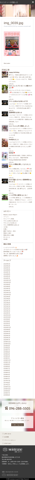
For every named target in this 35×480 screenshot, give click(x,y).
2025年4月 (7, 266)
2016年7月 (7, 393)
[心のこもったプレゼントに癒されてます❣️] (5, 93)
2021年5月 (7, 323)
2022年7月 (7, 301)
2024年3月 (7, 276)
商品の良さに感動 (9, 235)
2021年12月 (7, 315)
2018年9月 (7, 364)
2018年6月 (7, 370)
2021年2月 (7, 325)
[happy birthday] (5, 77)
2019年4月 (7, 354)
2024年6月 (7, 274)
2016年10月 (7, 389)
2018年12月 (7, 360)
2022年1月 (7, 313)
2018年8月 (7, 366)
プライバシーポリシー (10, 440)
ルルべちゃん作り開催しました (19, 126)
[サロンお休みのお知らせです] (5, 104)
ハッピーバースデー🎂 (10, 247)
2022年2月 (7, 311)
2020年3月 (7, 335)
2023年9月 (7, 284)
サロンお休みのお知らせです (18, 101)
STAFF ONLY (7, 443)
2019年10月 (7, 344)
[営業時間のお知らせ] (5, 116)
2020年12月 (7, 327)
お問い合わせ (7, 433)
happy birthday (14, 72)
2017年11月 (7, 380)
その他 (5, 227)
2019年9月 (7, 346)
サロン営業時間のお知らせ (11, 225)
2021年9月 (7, 319)
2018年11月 (7, 362)
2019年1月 (7, 358)
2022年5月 (7, 305)
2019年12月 (7, 342)
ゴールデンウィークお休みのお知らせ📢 (15, 249)
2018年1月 (7, 378)
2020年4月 (7, 333)
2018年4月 (7, 374)
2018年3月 (7, 376)
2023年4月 (7, 290)
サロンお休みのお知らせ (11, 221)
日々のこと (7, 237)
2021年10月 (7, 317)
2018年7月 (7, 368)
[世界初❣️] (5, 160)
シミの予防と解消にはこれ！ (18, 195)
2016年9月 (7, 391)
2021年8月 (7, 321)
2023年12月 (7, 280)
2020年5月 (7, 331)
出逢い (5, 229)
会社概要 (6, 437)
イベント (6, 217)
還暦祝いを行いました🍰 (11, 255)
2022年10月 (7, 294)
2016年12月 (7, 387)
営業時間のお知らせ (15, 112)
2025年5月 (7, 264)
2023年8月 (7, 286)
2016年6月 (7, 395)
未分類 (5, 239)
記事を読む (11, 83)
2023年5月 (7, 288)
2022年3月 (7, 309)
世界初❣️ (12, 153)
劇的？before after (10, 231)
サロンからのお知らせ (10, 223)
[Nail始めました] (5, 146)
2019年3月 (7, 356)
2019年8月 (7, 348)
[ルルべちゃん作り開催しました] (5, 131)
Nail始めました (14, 139)
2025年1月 (7, 268)
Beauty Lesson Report (10, 214)
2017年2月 (7, 385)
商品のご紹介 (7, 233)
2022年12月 (7, 292)
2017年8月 (7, 382)
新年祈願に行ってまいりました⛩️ (13, 251)
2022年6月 (7, 303)
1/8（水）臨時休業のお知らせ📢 (13, 253)
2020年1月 (7, 339)
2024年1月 (7, 278)
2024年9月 (7, 270)
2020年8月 (7, 329)
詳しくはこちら (18, 425)
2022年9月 (7, 296)
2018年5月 (7, 372)
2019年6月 (7, 352)
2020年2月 (7, 337)
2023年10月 (7, 282)
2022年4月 (7, 307)
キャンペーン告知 (9, 219)
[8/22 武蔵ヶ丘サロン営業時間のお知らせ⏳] (5, 183)
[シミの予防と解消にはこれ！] (5, 200)
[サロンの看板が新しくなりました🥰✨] (5, 167)
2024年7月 (7, 272)
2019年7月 (7, 350)
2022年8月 (7, 299)
